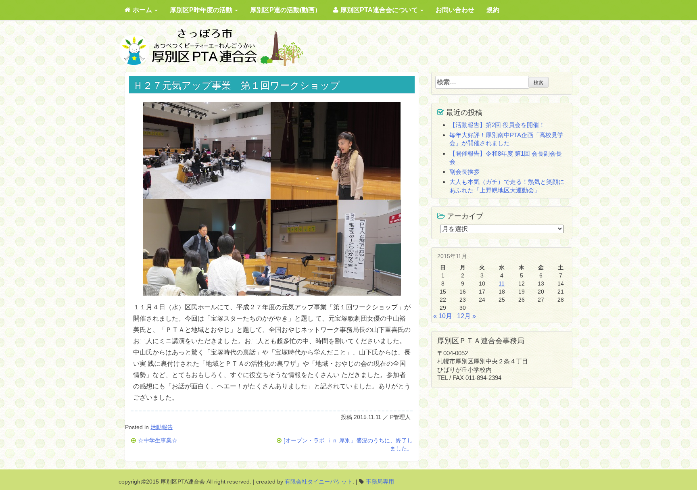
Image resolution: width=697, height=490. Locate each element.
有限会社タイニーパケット (319, 481)
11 (502, 283)
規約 (492, 9)
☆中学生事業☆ (157, 441)
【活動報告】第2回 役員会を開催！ (497, 124)
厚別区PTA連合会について (379, 9)
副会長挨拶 (464, 171)
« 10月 (442, 316)
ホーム (143, 9)
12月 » (466, 316)
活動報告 (161, 427)
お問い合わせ (455, 9)
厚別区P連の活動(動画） (285, 9)
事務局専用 (380, 481)
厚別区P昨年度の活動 (202, 9)
